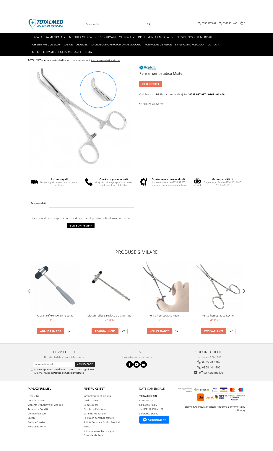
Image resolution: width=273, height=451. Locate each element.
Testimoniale (91, 400)
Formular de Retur (158, 44)
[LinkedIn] (143, 364)
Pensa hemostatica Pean (164, 315)
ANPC (87, 426)
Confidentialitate (37, 413)
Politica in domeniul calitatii (99, 417)
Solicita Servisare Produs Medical (102, 422)
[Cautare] (149, 24)
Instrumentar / (81, 60)
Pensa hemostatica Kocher (218, 315)
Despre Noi (34, 396)
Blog (88, 52)
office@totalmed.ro (211, 372)
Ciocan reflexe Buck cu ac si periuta (109, 315)
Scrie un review (81, 225)
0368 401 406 (211, 367)
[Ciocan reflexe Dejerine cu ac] (55, 286)
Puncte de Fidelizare (95, 409)
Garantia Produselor (95, 413)
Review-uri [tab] (38, 203)
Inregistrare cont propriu (97, 396)
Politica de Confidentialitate (68, 372)
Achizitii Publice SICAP (46, 44)
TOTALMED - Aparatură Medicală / (49, 60)
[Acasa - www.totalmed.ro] (46, 24)
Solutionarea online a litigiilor (100, 431)
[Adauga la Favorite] (69, 331)
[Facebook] (129, 364)
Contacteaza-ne (157, 419)
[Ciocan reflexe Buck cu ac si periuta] (109, 286)
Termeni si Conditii (38, 409)
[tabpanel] (81, 117)
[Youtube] (136, 364)
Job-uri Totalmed (76, 44)
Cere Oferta (150, 84)
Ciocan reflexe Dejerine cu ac (55, 315)
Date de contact (36, 400)
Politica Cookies (36, 422)
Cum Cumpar (91, 404)
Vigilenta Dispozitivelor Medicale (45, 404)
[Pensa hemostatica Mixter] (81, 117)
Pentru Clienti (94, 388)
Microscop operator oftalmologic (116, 44)
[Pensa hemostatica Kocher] (218, 286)
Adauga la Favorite (152, 104)
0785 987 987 (211, 362)
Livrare (31, 417)
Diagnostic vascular (189, 44)
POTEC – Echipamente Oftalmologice (56, 52)
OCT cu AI (214, 44)
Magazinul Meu (39, 388)
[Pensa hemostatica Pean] (164, 286)
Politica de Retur (37, 426)
